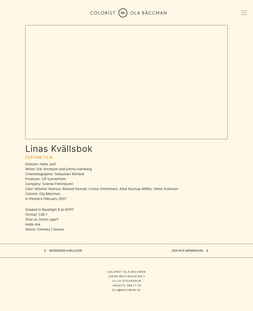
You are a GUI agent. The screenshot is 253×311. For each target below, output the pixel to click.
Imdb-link (32, 224)
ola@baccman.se (126, 289)
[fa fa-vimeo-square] (123, 298)
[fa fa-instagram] (114, 298)
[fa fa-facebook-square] (140, 298)
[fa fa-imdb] (132, 298)
